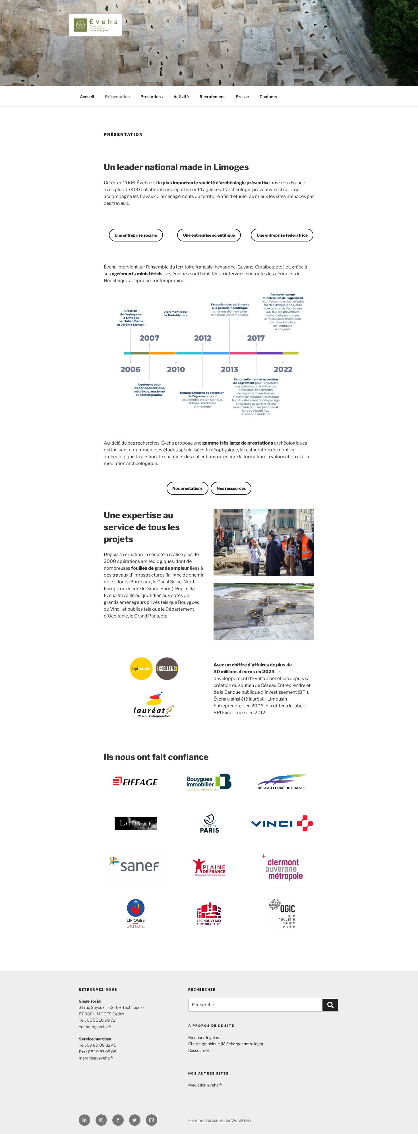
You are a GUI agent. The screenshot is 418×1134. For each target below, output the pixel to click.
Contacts (268, 96)
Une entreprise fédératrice (282, 235)
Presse (242, 96)
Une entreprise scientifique (209, 235)
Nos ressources (231, 488)
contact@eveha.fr (95, 1026)
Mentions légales (203, 1037)
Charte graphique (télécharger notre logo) (225, 1043)
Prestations (151, 96)
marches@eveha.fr (96, 1057)
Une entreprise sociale (136, 235)
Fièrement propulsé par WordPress (220, 1120)
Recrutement (212, 96)
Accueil (87, 96)
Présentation (117, 96)
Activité (181, 96)
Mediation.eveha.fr (205, 1085)
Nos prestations (187, 488)
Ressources (199, 1050)
